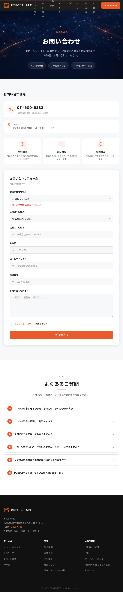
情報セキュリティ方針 (54, 570)
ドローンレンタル (12, 547)
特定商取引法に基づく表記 (97, 564)
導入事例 (48, 547)
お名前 (14, 243)
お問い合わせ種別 (18, 191)
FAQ (70, 3)
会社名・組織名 (18, 227)
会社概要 (48, 558)
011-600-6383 (30, 107)
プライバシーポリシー (24, 323)
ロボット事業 (10, 558)
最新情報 (48, 552)
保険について (50, 564)
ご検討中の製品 (17, 211)
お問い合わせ (110, 5)
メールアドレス (18, 258)
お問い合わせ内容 (19, 290)
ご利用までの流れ (93, 547)
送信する (63, 334)
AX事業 (7, 564)
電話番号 (14, 274)
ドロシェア (9, 552)
